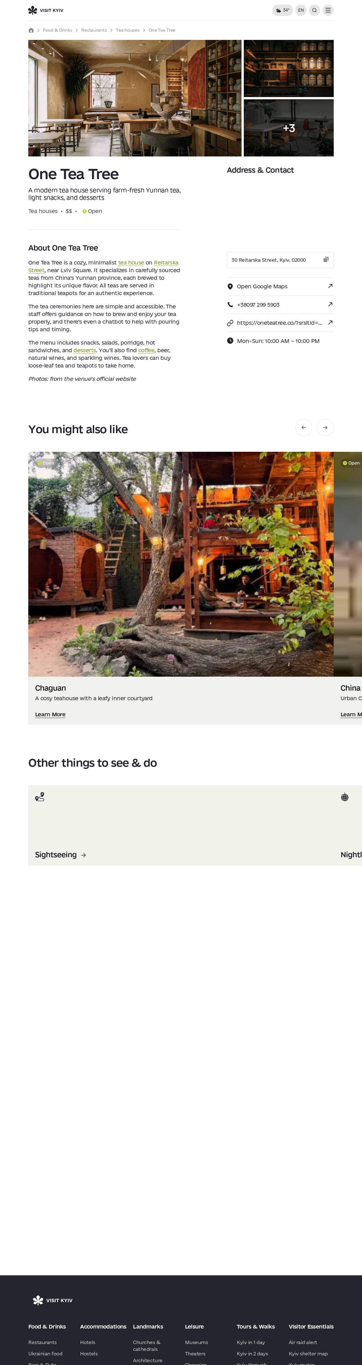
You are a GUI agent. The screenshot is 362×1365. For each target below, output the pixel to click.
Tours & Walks (256, 1326)
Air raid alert (303, 1342)
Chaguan (50, 688)
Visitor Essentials (311, 1326)
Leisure (194, 1326)
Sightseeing (56, 854)
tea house (131, 262)
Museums (196, 1342)
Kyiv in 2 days (252, 1353)
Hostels (89, 1353)
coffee (146, 350)
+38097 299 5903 (258, 305)
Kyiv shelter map (308, 1353)
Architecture (147, 1360)
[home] (31, 30)
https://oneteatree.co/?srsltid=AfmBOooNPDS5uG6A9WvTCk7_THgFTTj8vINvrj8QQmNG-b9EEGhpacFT (280, 323)
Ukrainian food (45, 1353)
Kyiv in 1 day (251, 1342)
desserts (85, 350)
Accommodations (103, 1326)
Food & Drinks (57, 30)
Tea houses (127, 30)
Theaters (195, 1353)
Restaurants (94, 30)
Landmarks (148, 1326)
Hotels (87, 1342)
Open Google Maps (262, 286)
